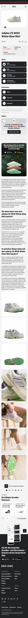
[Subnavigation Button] (2, 6)
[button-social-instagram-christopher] (6, 490)
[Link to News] (5, 6)
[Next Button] (7, 518)
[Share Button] (20, 42)
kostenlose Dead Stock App (14, 231)
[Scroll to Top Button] (25, 531)
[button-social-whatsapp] (15, 490)
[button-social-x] (21, 490)
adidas (23, 196)
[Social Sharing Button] (6, 486)
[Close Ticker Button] (26, 2)
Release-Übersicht (9, 275)
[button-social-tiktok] (18, 490)
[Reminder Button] (23, 42)
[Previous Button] (3, 518)
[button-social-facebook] (12, 490)
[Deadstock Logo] (14, 6)
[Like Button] (26, 42)
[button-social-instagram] (9, 490)
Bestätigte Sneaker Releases (10, 498)
